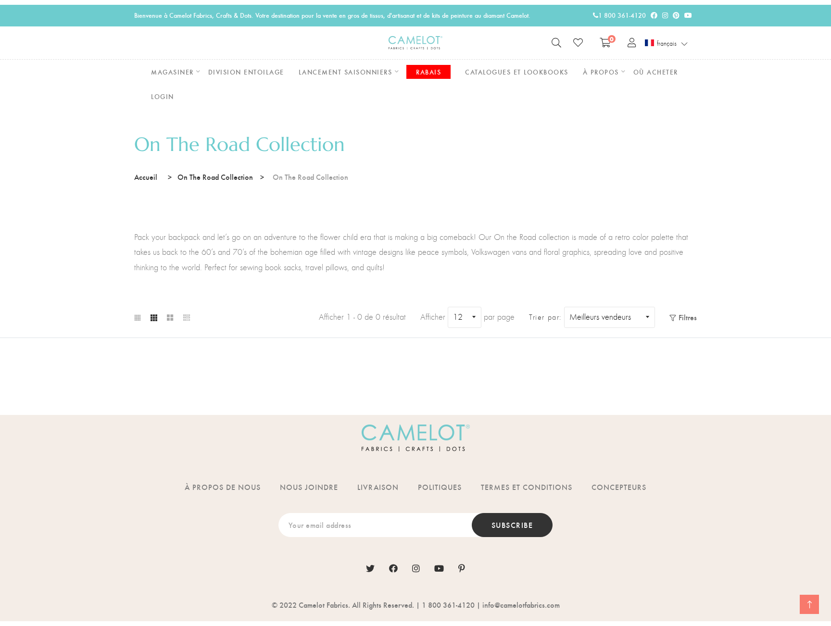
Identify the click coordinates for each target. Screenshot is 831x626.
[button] (666, 43)
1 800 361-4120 (622, 15)
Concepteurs (619, 487)
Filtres (688, 317)
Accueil (145, 177)
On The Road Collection (215, 177)
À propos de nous (223, 487)
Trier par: (545, 317)
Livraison (378, 487)
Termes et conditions (526, 487)
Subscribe (512, 525)
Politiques (440, 487)
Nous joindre (309, 487)
